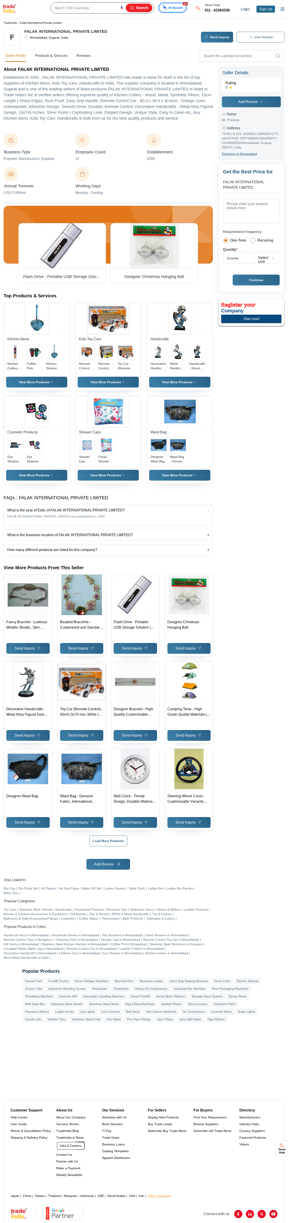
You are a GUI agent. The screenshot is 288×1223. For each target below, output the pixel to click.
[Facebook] (238, 1214)
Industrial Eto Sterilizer (190, 988)
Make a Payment (68, 1168)
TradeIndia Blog (67, 1131)
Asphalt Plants (171, 1004)
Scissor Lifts (33, 988)
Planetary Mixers (37, 1011)
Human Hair (33, 981)
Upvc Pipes (165, 1019)
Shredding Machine (39, 996)
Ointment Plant (224, 1004)
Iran (141, 1196)
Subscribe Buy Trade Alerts (167, 1131)
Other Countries (159, 1196)
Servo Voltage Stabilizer (91, 981)
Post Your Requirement (210, 1117)
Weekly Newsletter (69, 1175)
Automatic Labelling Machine (103, 996)
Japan (15, 1196)
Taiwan (40, 1196)
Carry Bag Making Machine (188, 981)
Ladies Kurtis (64, 1011)
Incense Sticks (221, 1011)
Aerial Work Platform (170, 996)
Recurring (265, 240)
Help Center (19, 1117)
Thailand (54, 1196)
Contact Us (64, 1154)
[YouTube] (273, 1214)
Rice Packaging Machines (230, 988)
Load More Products (108, 841)
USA (132, 1196)
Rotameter (99, 988)
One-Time (238, 240)
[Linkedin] (250, 1214)
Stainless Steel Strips (104, 1004)
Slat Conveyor (198, 1004)
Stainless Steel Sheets (67, 1004)
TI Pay (106, 1131)
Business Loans (113, 1144)
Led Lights (87, 1011)
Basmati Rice (124, 981)
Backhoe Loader (151, 981)
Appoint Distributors (116, 1158)
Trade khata (110, 1137)
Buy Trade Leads (160, 1124)
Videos (244, 1144)
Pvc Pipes (114, 1019)
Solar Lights (246, 1011)
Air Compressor (194, 1011)
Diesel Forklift (140, 996)
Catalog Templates (115, 1151)
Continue (256, 280)
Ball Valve (133, 1011)
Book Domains (112, 1124)
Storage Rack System (207, 996)
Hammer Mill (68, 996)
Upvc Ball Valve (190, 1019)
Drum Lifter (222, 981)
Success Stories (67, 1124)
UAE (101, 1196)
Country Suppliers (252, 1131)
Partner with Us (67, 1161)
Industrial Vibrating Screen (67, 988)
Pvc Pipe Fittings (139, 1019)
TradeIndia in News (70, 1137)
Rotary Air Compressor (151, 988)
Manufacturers (249, 1117)
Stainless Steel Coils (86, 1019)
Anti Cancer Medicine (161, 1011)
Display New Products (163, 1117)
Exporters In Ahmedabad (239, 154)
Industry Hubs (249, 1124)
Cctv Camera (110, 1011)
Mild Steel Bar (35, 1004)
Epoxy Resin (238, 996)
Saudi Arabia (116, 1196)
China (27, 1196)
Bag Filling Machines (140, 1004)
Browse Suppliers (206, 1124)
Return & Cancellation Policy (31, 1131)
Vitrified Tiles (56, 1019)
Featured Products (252, 1137)
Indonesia (87, 1196)
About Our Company (71, 1117)
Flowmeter (121, 988)
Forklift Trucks (58, 981)
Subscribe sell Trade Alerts (212, 1131)
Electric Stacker (248, 981)
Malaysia (70, 1196)
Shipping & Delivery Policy (29, 1137)
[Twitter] (261, 1214)
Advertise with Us (114, 1117)
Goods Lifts (33, 1019)
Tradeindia (10, 23)
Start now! (251, 319)
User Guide (19, 1124)
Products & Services (51, 56)
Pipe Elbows (216, 1019)
